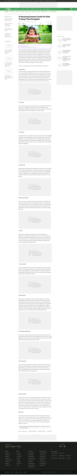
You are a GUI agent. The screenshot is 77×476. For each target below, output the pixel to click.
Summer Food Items (41, 431)
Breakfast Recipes (62, 458)
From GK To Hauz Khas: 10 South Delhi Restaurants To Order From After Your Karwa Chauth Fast (67, 58)
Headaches (7, 465)
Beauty (18, 451)
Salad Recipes (31, 454)
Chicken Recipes (54, 453)
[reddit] (25, 24)
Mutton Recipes (54, 455)
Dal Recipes (31, 461)
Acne (18, 465)
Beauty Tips (19, 463)
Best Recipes (54, 11)
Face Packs (19, 461)
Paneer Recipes (31, 456)
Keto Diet (7, 456)
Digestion (7, 463)
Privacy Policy (7, 472)
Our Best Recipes (60, 36)
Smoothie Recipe (43, 463)
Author (21, 472)
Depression (7, 458)
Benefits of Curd (43, 458)
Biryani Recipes (61, 455)
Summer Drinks (42, 456)
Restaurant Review (44, 11)
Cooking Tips (13, 446)
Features (22, 9)
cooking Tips (17, 11)
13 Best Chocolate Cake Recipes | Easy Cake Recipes (67, 45)
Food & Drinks (33, 11)
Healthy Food (8, 461)
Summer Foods (42, 454)
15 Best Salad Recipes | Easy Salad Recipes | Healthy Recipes (67, 51)
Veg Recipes (30, 451)
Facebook (43, 426)
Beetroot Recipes (32, 465)
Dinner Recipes (54, 458)
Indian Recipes (54, 451)
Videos (37, 9)
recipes (36, 426)
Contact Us (25, 472)
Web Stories (33, 9)
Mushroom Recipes (32, 458)
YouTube (26, 427)
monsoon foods (17, 9)
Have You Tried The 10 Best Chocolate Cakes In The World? (67, 39)
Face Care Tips (42, 461)
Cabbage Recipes (32, 463)
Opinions (22, 11)
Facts (50, 11)
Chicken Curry (61, 453)
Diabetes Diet (8, 454)
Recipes (27, 9)
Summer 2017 (49, 431)
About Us (12, 472)
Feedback (16, 472)
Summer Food (24, 431)
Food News (12, 11)
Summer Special (43, 451)
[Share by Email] (49, 24)
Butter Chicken (68, 455)
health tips (31, 426)
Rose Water (19, 454)
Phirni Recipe (42, 465)
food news (26, 426)
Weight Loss (7, 446)
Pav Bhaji (68, 458)
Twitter (21, 427)
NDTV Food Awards (46, 9)
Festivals (38, 11)
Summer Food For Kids (33, 431)
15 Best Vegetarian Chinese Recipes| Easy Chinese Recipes (67, 64)
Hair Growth (19, 456)
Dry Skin (18, 458)
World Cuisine (27, 11)
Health (40, 9)
